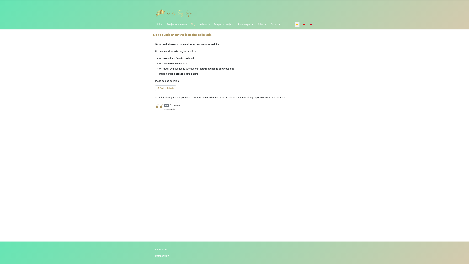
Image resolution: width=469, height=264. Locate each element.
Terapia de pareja (222, 24)
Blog (193, 24)
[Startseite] (174, 13)
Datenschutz (162, 255)
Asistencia (205, 24)
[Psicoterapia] (251, 24)
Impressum (161, 249)
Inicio (159, 24)
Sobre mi (262, 24)
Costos (274, 24)
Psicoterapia (244, 24)
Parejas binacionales (177, 24)
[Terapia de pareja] (232, 24)
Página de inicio (167, 88)
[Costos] (279, 24)
